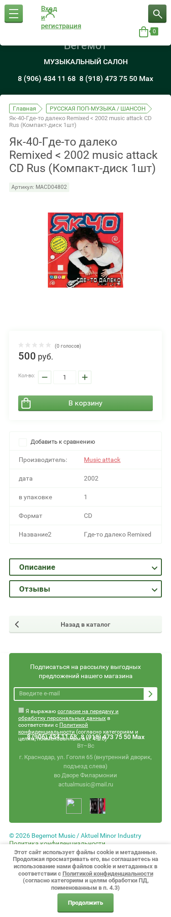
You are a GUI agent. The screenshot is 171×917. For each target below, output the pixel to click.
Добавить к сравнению (62, 441)
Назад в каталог (85, 624)
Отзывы (34, 588)
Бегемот (85, 45)
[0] (144, 32)
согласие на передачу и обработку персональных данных (68, 714)
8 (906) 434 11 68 (47, 78)
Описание (37, 567)
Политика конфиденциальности (57, 843)
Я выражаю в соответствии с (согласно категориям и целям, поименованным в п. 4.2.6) (78, 713)
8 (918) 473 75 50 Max (116, 78)
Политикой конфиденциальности (53, 728)
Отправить (150, 694)
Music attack (102, 459)
